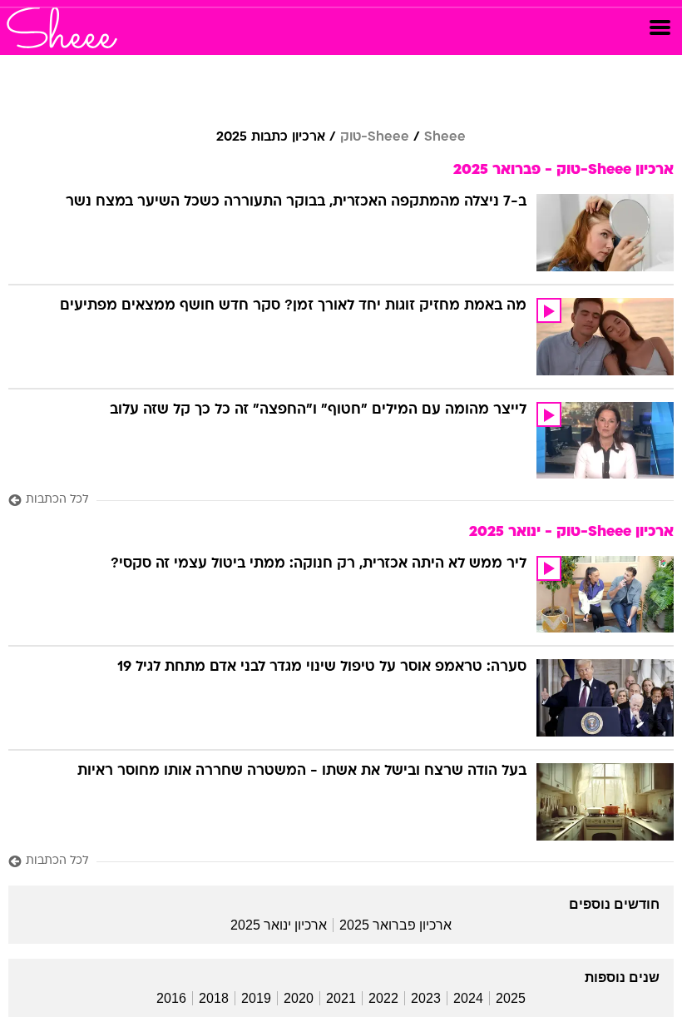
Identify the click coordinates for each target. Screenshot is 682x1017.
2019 (256, 998)
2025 (511, 998)
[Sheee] (62, 27)
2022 (383, 998)
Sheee (445, 137)
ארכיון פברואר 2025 (395, 925)
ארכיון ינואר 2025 (278, 925)
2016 (171, 998)
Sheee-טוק (374, 137)
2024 (468, 998)
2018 (214, 998)
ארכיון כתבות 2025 (270, 137)
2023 (426, 998)
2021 (341, 998)
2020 (299, 998)
